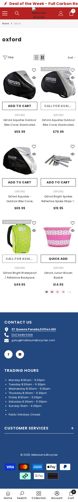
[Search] (17, 13)
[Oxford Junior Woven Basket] (58, 237)
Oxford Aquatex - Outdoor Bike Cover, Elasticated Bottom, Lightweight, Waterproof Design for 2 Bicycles (20, 199)
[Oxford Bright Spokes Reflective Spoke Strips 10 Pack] (58, 160)
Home (5, 23)
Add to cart (19, 106)
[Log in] (60, 13)
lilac (46, 292)
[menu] (4, 13)
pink (57, 292)
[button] (36, 57)
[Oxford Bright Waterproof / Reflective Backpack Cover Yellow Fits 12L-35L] (19, 237)
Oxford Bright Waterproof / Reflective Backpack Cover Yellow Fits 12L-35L (20, 275)
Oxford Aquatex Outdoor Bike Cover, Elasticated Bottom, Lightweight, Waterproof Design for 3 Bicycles (58, 122)
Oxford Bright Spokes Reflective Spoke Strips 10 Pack (58, 199)
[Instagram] (20, 354)
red (52, 292)
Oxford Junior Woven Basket (58, 275)
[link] (22, 495)
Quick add (58, 259)
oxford (17, 23)
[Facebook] (8, 354)
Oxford (20, 115)
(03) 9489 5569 (22, 335)
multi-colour (63, 292)
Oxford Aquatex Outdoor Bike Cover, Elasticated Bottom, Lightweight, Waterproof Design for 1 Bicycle (19, 122)
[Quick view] (34, 77)
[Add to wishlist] (34, 70)
